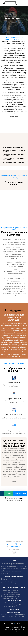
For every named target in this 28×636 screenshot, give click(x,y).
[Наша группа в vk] (12, 553)
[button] (14, 147)
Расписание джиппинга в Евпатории (13, 162)
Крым (10, 21)
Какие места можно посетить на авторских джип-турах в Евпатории (13, 146)
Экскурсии (5, 21)
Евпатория (15, 21)
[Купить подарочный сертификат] (2, 493)
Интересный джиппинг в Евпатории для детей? (13, 154)
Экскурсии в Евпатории (14, 501)
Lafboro (15, 623)
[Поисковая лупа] (16, 3)
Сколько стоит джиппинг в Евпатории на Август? (14, 150)
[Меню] (1, 3)
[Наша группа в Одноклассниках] (15, 553)
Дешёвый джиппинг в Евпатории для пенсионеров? (13, 158)
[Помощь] (4, 3)
